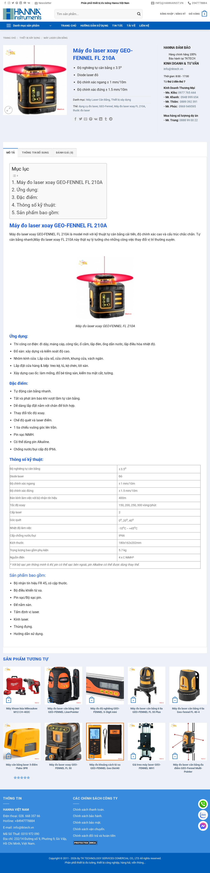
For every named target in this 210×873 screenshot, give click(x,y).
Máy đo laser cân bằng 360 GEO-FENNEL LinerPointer (63, 710)
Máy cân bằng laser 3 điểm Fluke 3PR (22, 766)
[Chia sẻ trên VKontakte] (95, 119)
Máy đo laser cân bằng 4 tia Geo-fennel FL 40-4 (188, 710)
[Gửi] (138, 13)
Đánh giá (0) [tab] (64, 152)
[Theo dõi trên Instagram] (9, 3)
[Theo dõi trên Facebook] (5, 3)
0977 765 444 (187, 92)
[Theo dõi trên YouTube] (25, 3)
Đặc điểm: (27, 197)
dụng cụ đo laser (88, 106)
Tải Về (131, 25)
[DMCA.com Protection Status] (85, 843)
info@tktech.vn (173, 69)
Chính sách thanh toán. (88, 809)
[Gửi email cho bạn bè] (85, 119)
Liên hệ (144, 25)
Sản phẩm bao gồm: (38, 212)
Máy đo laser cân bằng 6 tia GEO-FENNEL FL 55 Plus (146, 710)
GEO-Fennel (106, 106)
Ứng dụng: (27, 190)
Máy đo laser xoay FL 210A (129, 106)
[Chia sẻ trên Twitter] (80, 119)
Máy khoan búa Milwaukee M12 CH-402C (21, 710)
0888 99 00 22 (188, 120)
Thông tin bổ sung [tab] (35, 152)
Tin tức (117, 25)
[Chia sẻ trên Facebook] (75, 119)
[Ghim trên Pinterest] (90, 119)
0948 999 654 (189, 97)
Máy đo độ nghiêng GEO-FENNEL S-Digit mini (105, 710)
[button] (43, 3)
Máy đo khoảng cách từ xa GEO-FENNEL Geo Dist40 (104, 766)
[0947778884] (203, 804)
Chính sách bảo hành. (87, 816)
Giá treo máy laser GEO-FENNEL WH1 (146, 766)
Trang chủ (9, 38)
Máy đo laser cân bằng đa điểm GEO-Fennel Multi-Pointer (188, 768)
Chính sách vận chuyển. (89, 829)
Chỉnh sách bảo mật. (87, 822)
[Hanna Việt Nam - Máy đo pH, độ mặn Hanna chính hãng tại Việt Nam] (25, 14)
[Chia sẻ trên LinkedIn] (100, 119)
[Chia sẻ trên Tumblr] (105, 119)
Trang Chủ (68, 25)
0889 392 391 (188, 101)
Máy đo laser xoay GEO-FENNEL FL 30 (63, 766)
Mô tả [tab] (10, 152)
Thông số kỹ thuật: (36, 205)
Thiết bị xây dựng (29, 38)
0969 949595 (187, 106)
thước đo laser (81, 110)
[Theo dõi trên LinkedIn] (20, 3)
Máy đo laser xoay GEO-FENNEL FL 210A (60, 182)
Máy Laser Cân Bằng (56, 38)
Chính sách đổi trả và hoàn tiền (94, 836)
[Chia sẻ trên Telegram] (110, 119)
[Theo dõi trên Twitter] (13, 3)
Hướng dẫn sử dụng (94, 25)
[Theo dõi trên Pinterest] (17, 3)
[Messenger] (203, 826)
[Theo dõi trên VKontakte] (28, 3)
